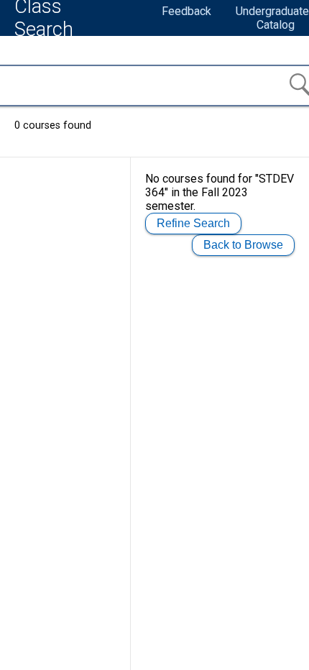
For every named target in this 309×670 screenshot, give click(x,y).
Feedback (186, 11)
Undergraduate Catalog (272, 18)
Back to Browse (243, 245)
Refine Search (193, 223)
